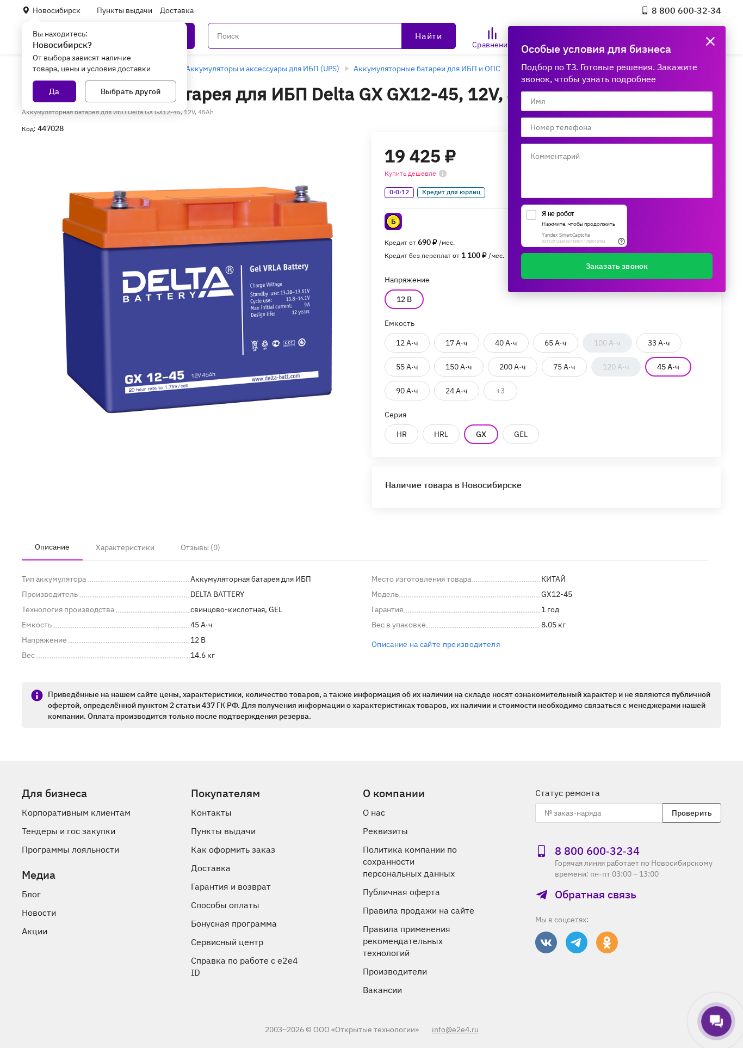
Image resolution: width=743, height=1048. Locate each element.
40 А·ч (506, 343)
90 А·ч (407, 391)
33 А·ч (659, 343)
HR (402, 434)
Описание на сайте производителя (435, 644)
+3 (500, 391)
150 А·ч (458, 367)
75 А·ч (564, 367)
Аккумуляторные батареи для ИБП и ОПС (427, 68)
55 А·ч (407, 367)
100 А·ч (607, 343)
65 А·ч (555, 343)
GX (481, 434)
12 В (404, 299)
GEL (521, 434)
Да (54, 91)
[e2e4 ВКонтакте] (546, 942)
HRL (441, 434)
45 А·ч (668, 367)
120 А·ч (616, 367)
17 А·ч (456, 343)
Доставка (177, 10)
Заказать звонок (617, 266)
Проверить (692, 813)
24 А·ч (456, 391)
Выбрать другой (130, 91)
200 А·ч (512, 367)
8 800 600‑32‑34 (686, 10)
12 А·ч (407, 343)
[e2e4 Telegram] (576, 942)
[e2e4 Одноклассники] (607, 942)
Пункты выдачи (124, 10)
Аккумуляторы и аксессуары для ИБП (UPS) (262, 68)
